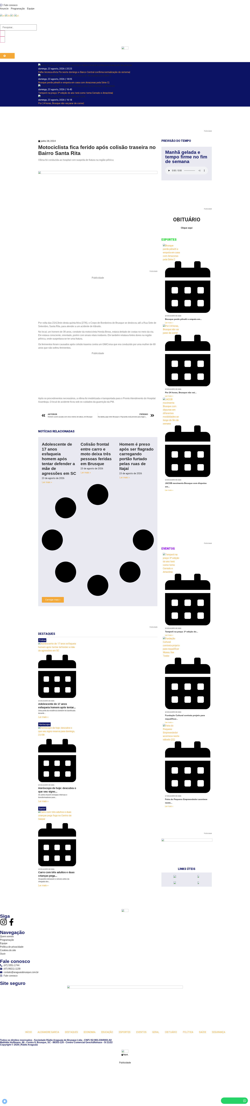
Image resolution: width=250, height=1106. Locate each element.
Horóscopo (44, 724)
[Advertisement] (97, 300)
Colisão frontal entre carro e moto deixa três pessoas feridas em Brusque (96, 454)
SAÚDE (202, 1032)
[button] (53, 600)
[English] (2, 15)
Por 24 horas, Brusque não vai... (181, 392)
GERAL (155, 1032)
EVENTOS (141, 1032)
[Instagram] (3, 922)
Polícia (42, 640)
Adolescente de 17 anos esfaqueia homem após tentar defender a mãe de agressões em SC (59, 459)
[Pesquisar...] (18, 27)
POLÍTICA (188, 1032)
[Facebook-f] (11, 922)
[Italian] (12, 15)
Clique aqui (186, 228)
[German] (7, 15)
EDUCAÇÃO (107, 1032)
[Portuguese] (16, 15)
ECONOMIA (89, 1032)
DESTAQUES (71, 1032)
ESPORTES (124, 1032)
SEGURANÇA (218, 1032)
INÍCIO (28, 1032)
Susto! (42, 808)
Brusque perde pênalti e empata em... (183, 319)
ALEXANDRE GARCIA (48, 1032)
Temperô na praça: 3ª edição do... (181, 631)
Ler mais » (47, 482)
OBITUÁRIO (171, 1032)
